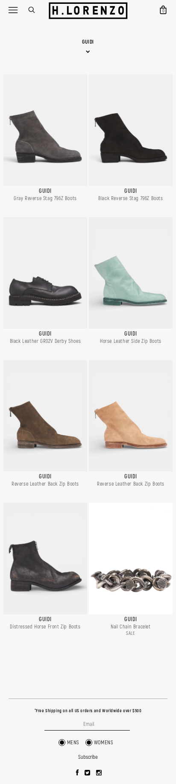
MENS (73, 742)
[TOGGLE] (13, 10)
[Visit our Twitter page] (87, 773)
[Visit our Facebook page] (77, 773)
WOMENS (104, 742)
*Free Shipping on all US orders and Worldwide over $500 (88, 710)
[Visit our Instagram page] (99, 773)
